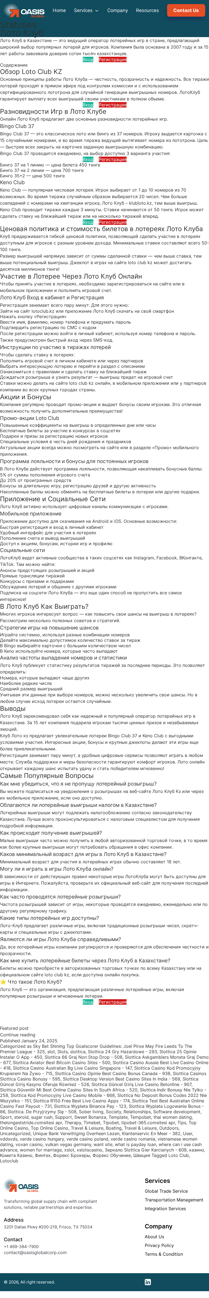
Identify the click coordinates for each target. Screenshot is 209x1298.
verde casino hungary (42, 1139)
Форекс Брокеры (71, 1155)
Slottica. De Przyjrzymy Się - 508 (42, 1111)
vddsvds (8, 1139)
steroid (21, 1117)
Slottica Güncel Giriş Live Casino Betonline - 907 (141, 1084)
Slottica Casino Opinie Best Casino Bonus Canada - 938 (112, 1073)
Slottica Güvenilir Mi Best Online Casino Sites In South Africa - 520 (68, 1090)
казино (196, 1150)
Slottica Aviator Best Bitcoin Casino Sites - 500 (61, 1062)
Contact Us (186, 10)
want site (103, 1144)
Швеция (141, 1155)
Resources (147, 10)
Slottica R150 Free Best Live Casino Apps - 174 (81, 1100)
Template (118, 1117)
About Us (154, 1236)
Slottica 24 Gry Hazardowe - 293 (122, 1051)
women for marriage (41, 1150)
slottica (77, 1051)
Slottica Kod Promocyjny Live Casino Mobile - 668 (63, 1095)
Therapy (72, 1122)
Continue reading (17, 1034)
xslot (69, 1150)
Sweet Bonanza (90, 1117)
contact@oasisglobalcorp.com (35, 1252)
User (187, 1133)
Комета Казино (16, 1155)
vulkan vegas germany (68, 1144)
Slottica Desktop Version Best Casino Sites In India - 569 (121, 1079)
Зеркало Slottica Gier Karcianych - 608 (146, 1150)
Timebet (92, 1122)
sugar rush (42, 1117)
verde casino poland (87, 1139)
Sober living (91, 1111)
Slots (62, 1051)
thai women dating (172, 1117)
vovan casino (29, 1144)
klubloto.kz (140, 203)
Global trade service (166, 1191)
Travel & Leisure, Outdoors (151, 1128)
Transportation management (174, 1199)
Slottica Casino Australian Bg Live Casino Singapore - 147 (72, 1068)
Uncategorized (15, 1133)
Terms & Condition (164, 1254)
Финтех (43, 1155)
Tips (181, 1122)
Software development (176, 1111)
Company (117, 10)
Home (59, 10)
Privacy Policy (159, 1245)
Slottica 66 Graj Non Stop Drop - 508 (83, 1057)
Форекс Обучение (112, 1155)
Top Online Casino (49, 1128)
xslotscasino (89, 1150)
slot (51, 1051)
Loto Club (178, 1155)
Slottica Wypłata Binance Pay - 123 (90, 1106)
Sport (6, 1117)
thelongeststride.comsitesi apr (31, 1122)
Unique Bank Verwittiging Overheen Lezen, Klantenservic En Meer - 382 (106, 1133)
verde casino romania (133, 1139)
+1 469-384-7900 (21, 1246)
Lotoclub (9, 1160)
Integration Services (165, 1208)
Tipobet (111, 1122)
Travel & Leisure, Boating (96, 1128)
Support (63, 1117)
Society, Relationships (128, 1111)
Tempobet (140, 1117)
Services (84, 10)
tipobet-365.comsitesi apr (148, 1122)
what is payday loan (135, 1144)
